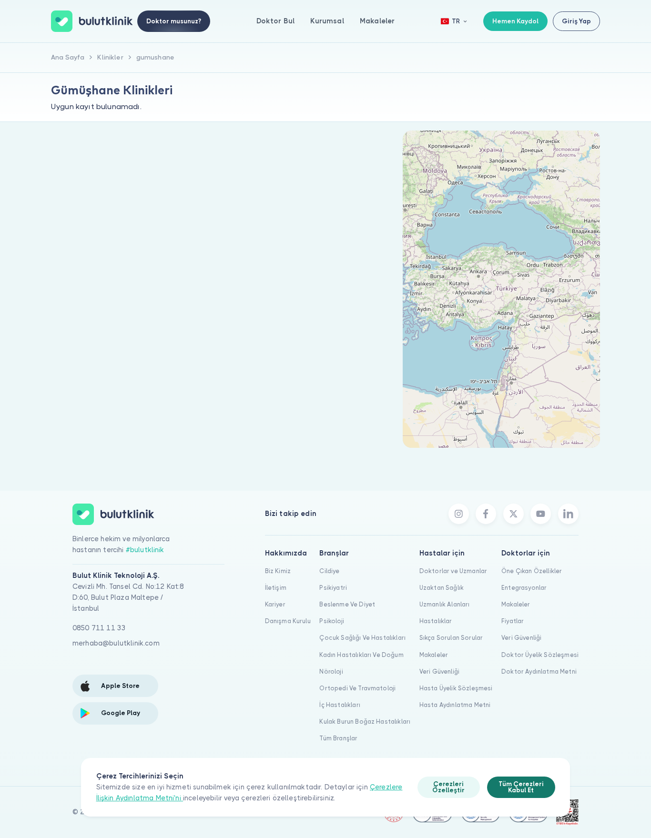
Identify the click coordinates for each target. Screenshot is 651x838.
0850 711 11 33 (99, 628)
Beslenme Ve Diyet (347, 604)
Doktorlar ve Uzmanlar (453, 571)
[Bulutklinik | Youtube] (540, 514)
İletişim (275, 587)
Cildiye (329, 571)
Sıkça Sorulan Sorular (451, 637)
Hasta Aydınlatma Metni (455, 704)
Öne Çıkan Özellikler (531, 571)
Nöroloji (331, 671)
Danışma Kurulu (288, 621)
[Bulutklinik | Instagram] (458, 514)
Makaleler (377, 21)
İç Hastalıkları (339, 704)
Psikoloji (331, 621)
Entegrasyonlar (524, 587)
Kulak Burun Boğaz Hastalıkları (364, 721)
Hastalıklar (435, 621)
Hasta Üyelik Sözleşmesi (456, 688)
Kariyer (275, 604)
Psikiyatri (333, 587)
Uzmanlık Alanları (444, 604)
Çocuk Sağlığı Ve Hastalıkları (362, 637)
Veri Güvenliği (439, 671)
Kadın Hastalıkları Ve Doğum (361, 654)
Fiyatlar (512, 621)
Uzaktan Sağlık (441, 587)
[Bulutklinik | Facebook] (486, 514)
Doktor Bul (275, 21)
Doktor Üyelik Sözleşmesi (540, 654)
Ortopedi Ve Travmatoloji (357, 688)
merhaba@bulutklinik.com (116, 643)
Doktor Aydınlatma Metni (539, 671)
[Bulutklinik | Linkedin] (568, 514)
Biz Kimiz (278, 571)
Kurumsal (327, 21)
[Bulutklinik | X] (513, 514)
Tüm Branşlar (338, 738)
